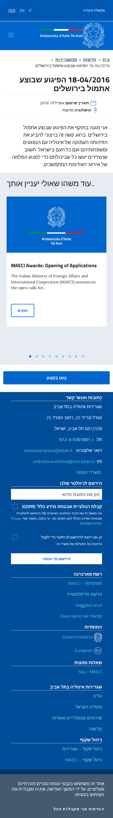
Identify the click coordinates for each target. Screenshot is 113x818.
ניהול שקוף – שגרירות (82, 748)
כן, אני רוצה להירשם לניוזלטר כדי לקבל (71, 537)
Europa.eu (84, 650)
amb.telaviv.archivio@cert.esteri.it (63, 461)
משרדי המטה (89, 472)
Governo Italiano (78, 636)
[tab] (30, 356)
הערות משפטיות (91, 523)
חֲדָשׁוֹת (89, 59)
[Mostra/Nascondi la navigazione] (11, 35)
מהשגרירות (66, 59)
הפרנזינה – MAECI (85, 583)
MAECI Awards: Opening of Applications (54, 265)
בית (106, 59)
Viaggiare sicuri (88, 605)
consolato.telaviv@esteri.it (48, 450)
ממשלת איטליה (94, 10)
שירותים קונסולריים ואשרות (77, 718)
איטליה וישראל (88, 707)
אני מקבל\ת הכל (70, 809)
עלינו (98, 696)
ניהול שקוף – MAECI (83, 759)
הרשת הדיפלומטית (84, 594)
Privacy (16, 518)
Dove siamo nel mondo (81, 616)
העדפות (96, 809)
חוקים (26, 310)
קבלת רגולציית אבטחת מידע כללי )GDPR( (62, 506)
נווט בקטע (57, 378)
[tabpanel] (56, 274)
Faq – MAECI (90, 671)
